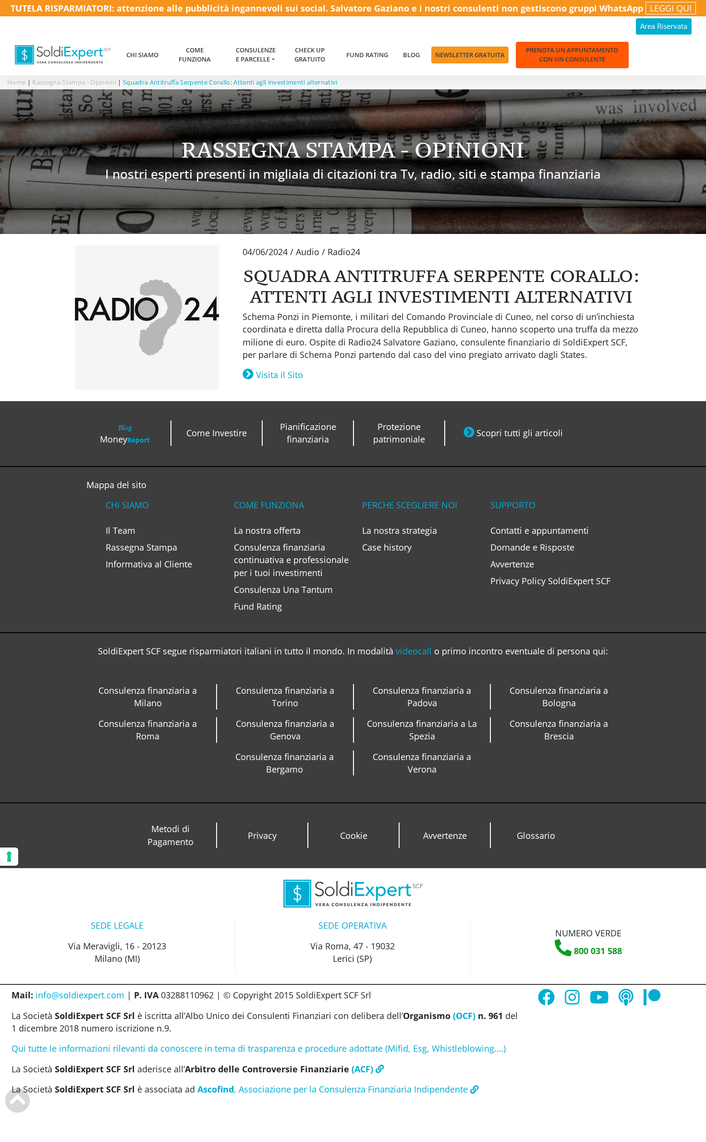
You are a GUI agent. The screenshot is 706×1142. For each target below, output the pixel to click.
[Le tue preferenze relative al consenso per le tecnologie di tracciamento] (9, 856)
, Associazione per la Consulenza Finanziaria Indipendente (333, 1089)
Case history (387, 547)
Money (125, 434)
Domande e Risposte (532, 547)
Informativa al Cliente (149, 564)
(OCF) (462, 1015)
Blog (411, 54)
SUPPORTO (513, 505)
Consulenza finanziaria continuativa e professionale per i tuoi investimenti (291, 559)
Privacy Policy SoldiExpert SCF (550, 581)
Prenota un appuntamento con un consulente (572, 54)
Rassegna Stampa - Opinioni (74, 82)
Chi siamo (142, 54)
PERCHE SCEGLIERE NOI (409, 505)
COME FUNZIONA (269, 505)
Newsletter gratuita (470, 54)
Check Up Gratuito (309, 54)
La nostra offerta (267, 530)
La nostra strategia (399, 530)
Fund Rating (367, 54)
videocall (415, 651)
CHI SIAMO (127, 505)
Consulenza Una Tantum (283, 589)
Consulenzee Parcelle (256, 55)
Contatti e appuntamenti (539, 530)
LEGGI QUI (671, 8)
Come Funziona (195, 54)
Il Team (120, 530)
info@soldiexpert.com (80, 995)
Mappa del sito (116, 485)
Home (16, 82)
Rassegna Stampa (141, 547)
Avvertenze (512, 564)
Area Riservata (663, 26)
